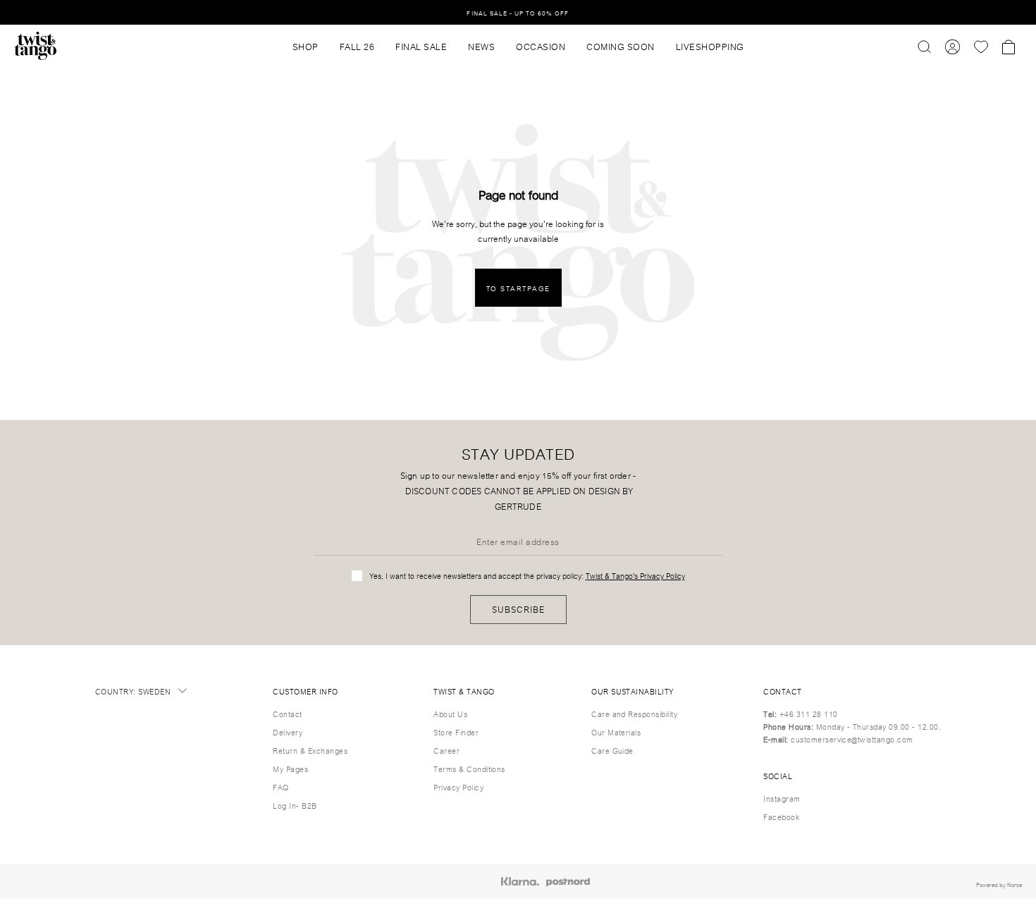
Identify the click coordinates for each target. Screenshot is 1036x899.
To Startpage (518, 288)
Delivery (287, 732)
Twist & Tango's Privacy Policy (635, 575)
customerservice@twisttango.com (852, 739)
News (481, 46)
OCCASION (540, 46)
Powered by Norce (999, 884)
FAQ (280, 787)
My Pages (290, 768)
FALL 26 (357, 46)
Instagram (781, 798)
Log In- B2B (294, 805)
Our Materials (616, 732)
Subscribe (518, 608)
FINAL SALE (421, 46)
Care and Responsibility (634, 713)
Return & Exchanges (310, 750)
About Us (450, 713)
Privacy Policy (458, 787)
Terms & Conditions (469, 768)
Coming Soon (620, 46)
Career (446, 750)
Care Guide (612, 750)
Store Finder (456, 732)
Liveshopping (710, 46)
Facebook (781, 816)
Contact (287, 713)
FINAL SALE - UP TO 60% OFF (518, 12)
